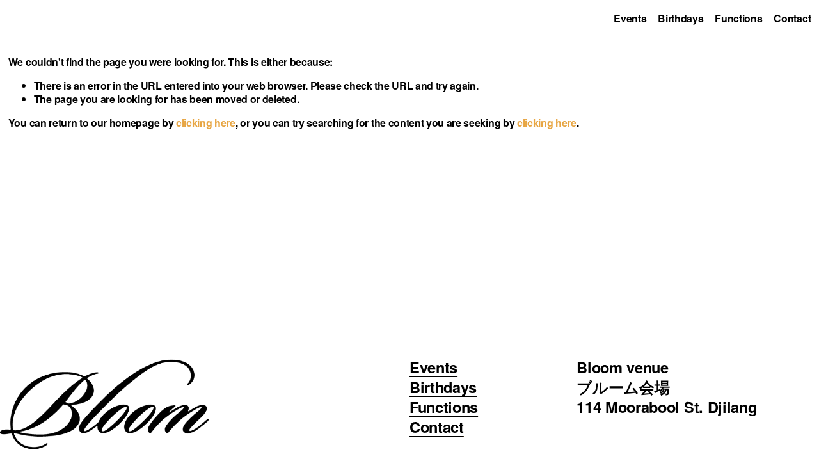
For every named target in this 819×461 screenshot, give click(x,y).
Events (630, 18)
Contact (792, 18)
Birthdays (680, 18)
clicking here (205, 122)
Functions (738, 18)
